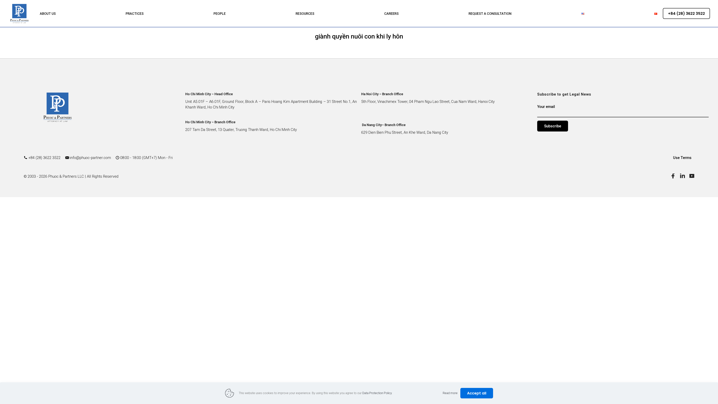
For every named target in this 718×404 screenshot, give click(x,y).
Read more (450, 393)
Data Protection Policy (377, 393)
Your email (546, 106)
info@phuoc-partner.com (90, 157)
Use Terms (682, 157)
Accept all (476, 393)
